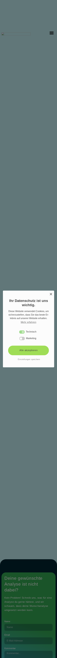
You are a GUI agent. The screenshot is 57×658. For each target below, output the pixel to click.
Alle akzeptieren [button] (28, 350)
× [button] (50, 294)
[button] (22, 332)
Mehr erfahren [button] (28, 322)
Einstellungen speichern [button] (29, 359)
